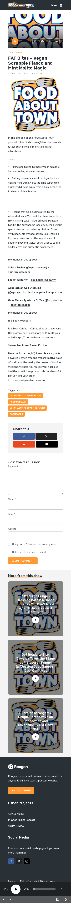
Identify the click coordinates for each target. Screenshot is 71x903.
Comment (13, 466)
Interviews (16, 52)
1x (62, 889)
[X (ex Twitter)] (19, 861)
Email (11, 513)
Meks (23, 881)
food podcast (18, 402)
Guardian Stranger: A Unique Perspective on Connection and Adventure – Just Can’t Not (36, 721)
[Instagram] (27, 861)
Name (12, 499)
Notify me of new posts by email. (29, 552)
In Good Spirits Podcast (21, 819)
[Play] (16, 889)
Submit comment (23, 560)
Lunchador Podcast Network (27, 408)
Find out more (21, 790)
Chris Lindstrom (19, 73)
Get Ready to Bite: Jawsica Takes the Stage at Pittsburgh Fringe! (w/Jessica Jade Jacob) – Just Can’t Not (35, 663)
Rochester (16, 414)
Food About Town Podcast (26, 395)
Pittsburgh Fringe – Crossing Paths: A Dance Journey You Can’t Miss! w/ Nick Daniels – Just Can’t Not (35, 604)
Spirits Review (16, 825)
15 (5, 889)
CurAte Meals (16, 813)
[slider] (44, 889)
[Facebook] (11, 861)
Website (12, 528)
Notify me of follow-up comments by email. (34, 544)
